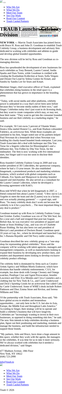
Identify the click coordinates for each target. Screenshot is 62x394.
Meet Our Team (14, 12)
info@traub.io (7, 362)
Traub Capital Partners (17, 21)
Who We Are (13, 7)
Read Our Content (15, 18)
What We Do (13, 10)
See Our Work (13, 15)
